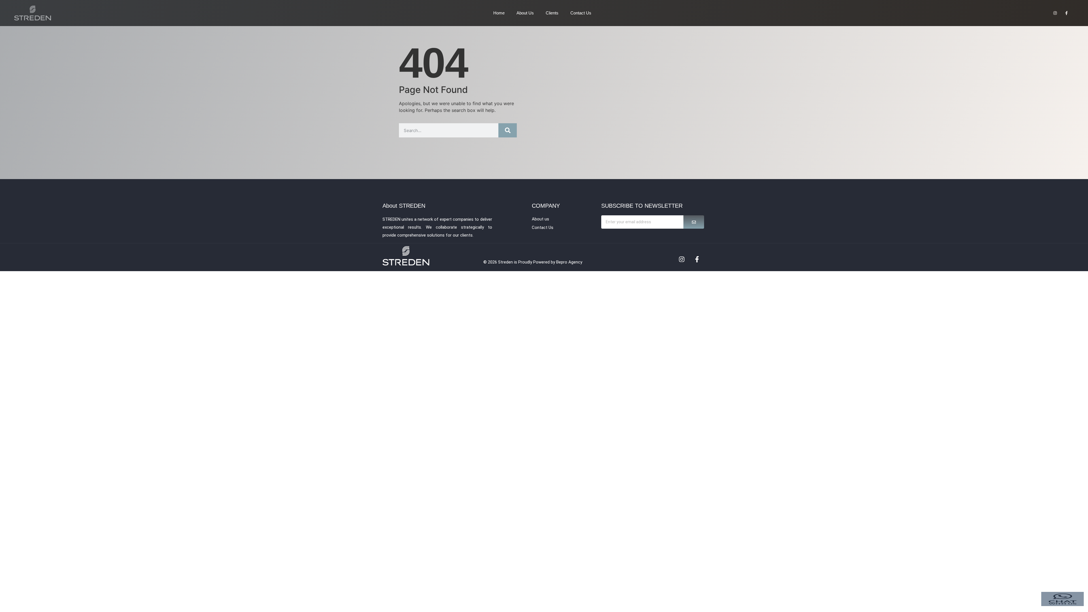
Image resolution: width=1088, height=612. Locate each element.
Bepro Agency (569, 262)
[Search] (507, 130)
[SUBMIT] (693, 222)
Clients (552, 12)
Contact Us (580, 12)
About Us (525, 12)
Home (499, 12)
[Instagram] (681, 259)
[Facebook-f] (697, 259)
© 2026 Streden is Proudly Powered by (519, 262)
